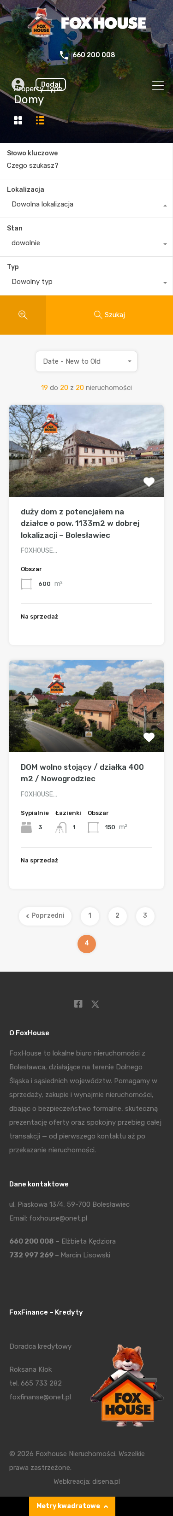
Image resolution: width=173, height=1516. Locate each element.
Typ (13, 267)
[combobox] (86, 206)
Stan (15, 228)
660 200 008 (93, 55)
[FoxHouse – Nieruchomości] (86, 35)
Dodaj (50, 84)
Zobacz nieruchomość (86, 478)
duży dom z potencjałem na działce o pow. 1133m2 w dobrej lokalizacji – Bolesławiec (80, 523)
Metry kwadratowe (68, 1506)
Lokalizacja (25, 190)
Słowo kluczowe (32, 153)
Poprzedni (48, 916)
